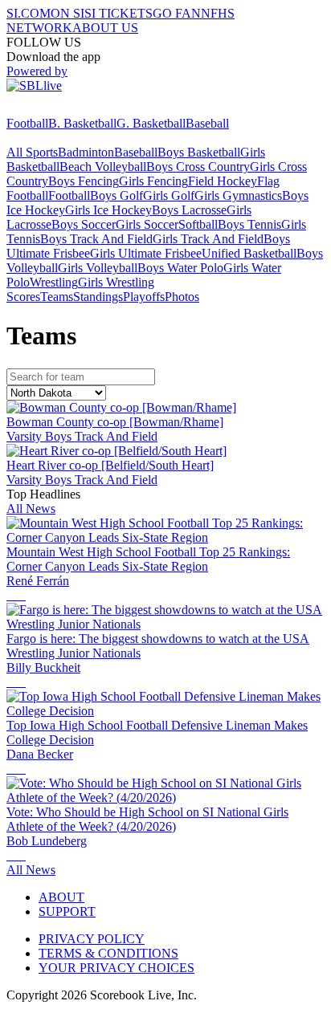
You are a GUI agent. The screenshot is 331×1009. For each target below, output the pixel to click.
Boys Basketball (198, 152)
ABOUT (61, 897)
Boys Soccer (83, 224)
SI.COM (28, 13)
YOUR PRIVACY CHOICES (116, 967)
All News (30, 508)
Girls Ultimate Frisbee (146, 253)
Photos (182, 296)
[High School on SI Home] (68, 109)
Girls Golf (168, 195)
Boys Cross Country (198, 166)
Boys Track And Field (96, 239)
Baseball (207, 123)
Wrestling (54, 282)
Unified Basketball (249, 253)
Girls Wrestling (116, 282)
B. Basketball (82, 123)
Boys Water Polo (180, 268)
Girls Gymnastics (238, 195)
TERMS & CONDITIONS (108, 953)
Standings (98, 296)
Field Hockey (222, 181)
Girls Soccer (147, 224)
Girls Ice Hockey (108, 210)
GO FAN (177, 13)
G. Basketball (151, 123)
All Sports (32, 152)
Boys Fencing (83, 181)
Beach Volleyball (102, 166)
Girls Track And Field (208, 239)
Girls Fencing (153, 181)
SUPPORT (67, 911)
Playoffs (144, 296)
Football (27, 123)
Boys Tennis (249, 224)
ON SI (67, 13)
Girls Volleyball (97, 268)
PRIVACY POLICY (92, 939)
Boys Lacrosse (189, 210)
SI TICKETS (118, 13)
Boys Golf (116, 195)
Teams (56, 296)
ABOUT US (105, 28)
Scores (23, 296)
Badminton (86, 152)
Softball (198, 224)
